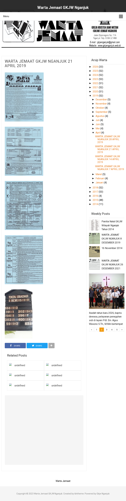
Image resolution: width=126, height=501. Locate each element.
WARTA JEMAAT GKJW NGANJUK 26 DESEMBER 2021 (112, 264)
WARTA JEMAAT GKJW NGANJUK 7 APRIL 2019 (109, 168)
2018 (96, 187)
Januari (100, 182)
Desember (102, 99)
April (98, 132)
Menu (6, 16)
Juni (98, 124)
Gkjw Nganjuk (103, 493)
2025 (96, 70)
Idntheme (79, 493)
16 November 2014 (112, 248)
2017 (96, 191)
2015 (96, 200)
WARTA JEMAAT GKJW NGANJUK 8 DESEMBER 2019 (112, 238)
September (102, 111)
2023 (96, 79)
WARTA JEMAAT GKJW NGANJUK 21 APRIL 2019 (39, 63)
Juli (98, 120)
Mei (98, 128)
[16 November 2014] (94, 251)
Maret (99, 174)
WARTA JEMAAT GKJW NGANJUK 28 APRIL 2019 (107, 139)
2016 (96, 195)
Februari (100, 178)
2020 (96, 91)
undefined (19, 365)
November (101, 103)
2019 (96, 95)
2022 (96, 83)
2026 (96, 66)
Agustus (100, 116)
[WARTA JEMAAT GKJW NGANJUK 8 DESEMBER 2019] (94, 238)
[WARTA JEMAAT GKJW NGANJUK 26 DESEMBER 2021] (94, 264)
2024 (96, 75)
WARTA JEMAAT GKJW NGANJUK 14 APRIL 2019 (107, 159)
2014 (96, 204)
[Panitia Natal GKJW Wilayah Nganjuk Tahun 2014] (94, 224)
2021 (96, 87)
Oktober (100, 107)
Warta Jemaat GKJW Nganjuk (48, 493)
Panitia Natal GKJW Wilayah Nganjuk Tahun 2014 (112, 225)
